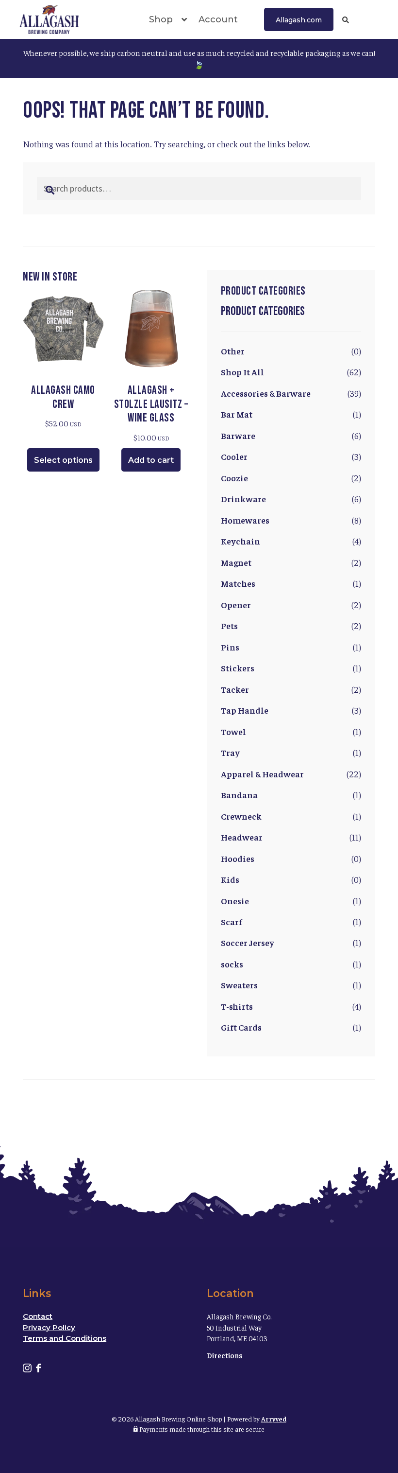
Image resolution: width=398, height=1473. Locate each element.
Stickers (237, 667)
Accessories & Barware (266, 393)
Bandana (239, 794)
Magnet (236, 562)
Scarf (231, 921)
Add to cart (151, 460)
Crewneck (241, 816)
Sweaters (239, 984)
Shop (161, 19)
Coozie (234, 477)
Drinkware (243, 498)
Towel (233, 731)
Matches (238, 583)
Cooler (234, 456)
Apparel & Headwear (262, 773)
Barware (238, 435)
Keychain (240, 540)
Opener (236, 604)
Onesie (235, 900)
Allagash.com (299, 20)
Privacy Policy (49, 1327)
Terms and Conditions (64, 1338)
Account (218, 19)
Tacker (235, 689)
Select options (63, 460)
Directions (224, 1355)
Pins (230, 646)
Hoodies (237, 858)
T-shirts (237, 1006)
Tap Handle (244, 710)
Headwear (242, 836)
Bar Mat (236, 414)
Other (233, 350)
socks (232, 963)
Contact (37, 1316)
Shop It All (242, 371)
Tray (230, 752)
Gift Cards (241, 1027)
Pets (229, 625)
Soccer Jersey (247, 942)
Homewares (245, 520)
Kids (230, 879)
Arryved (273, 1418)
